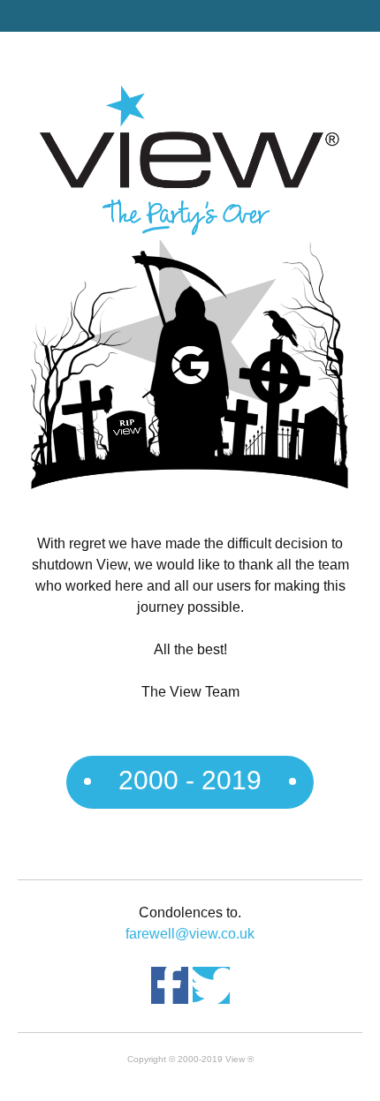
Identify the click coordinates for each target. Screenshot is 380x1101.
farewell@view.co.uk (190, 933)
